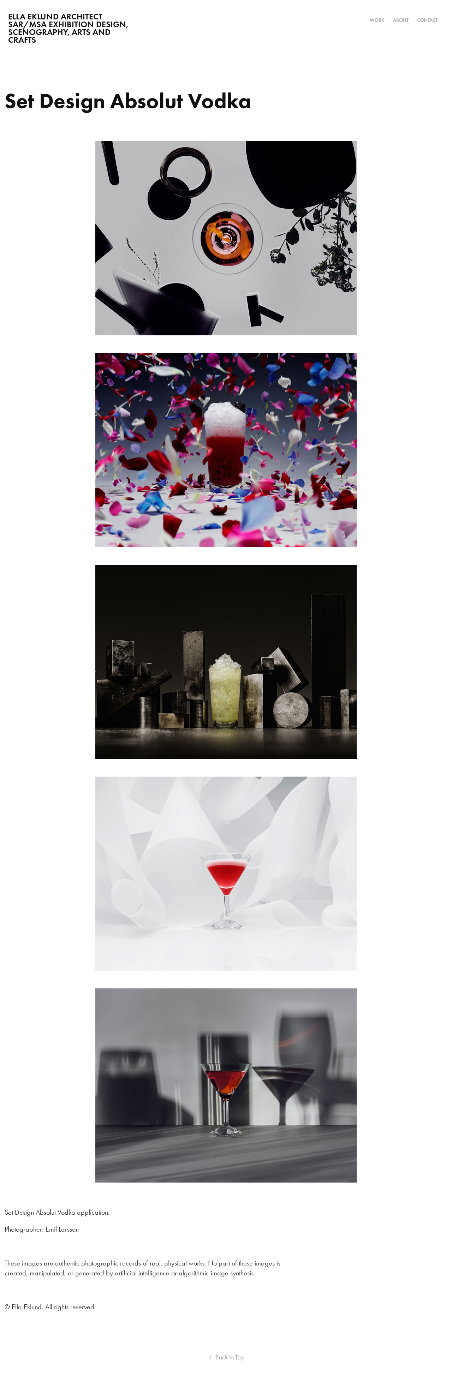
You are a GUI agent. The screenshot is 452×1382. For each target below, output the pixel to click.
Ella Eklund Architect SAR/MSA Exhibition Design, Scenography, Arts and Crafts (69, 28)
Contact (427, 20)
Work (377, 20)
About (401, 20)
